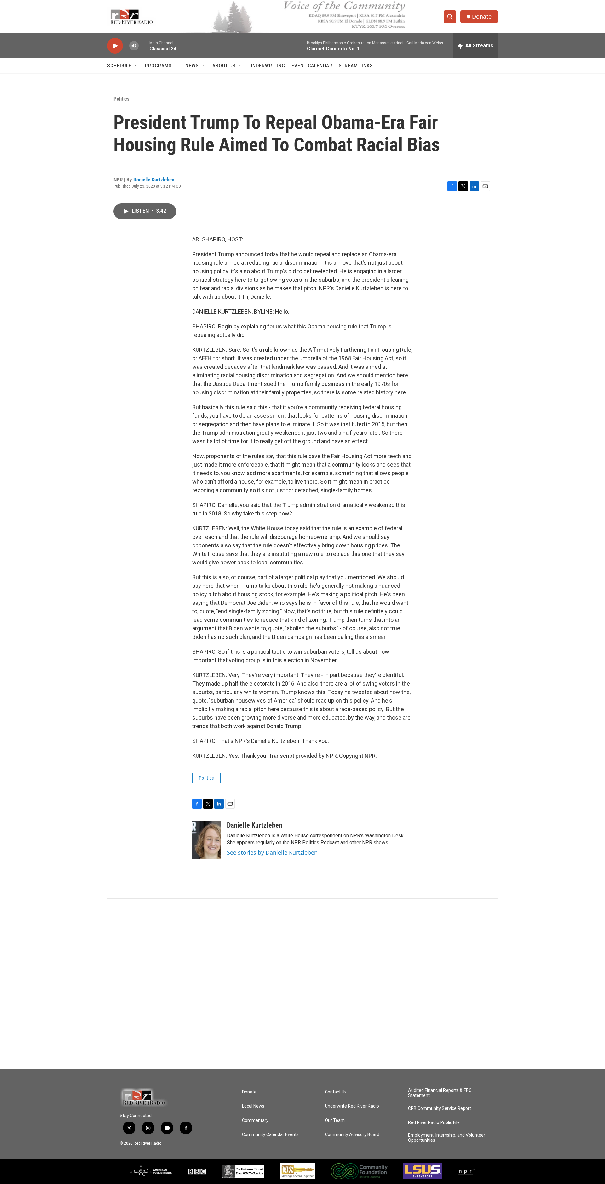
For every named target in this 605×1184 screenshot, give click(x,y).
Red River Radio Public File (434, 1122)
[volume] (134, 46)
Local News (253, 1106)
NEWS (192, 65)
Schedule (119, 65)
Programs (158, 65)
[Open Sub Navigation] (136, 65)
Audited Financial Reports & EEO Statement (440, 1093)
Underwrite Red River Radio (352, 1106)
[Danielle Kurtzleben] (206, 840)
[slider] (144, 45)
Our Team (335, 1120)
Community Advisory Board (352, 1134)
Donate (482, 16)
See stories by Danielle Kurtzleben (272, 852)
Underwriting (267, 65)
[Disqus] (302, 984)
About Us (224, 65)
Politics (121, 99)
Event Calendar (311, 65)
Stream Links (356, 65)
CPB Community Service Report (439, 1108)
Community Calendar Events (270, 1134)
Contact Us (336, 1092)
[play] (115, 46)
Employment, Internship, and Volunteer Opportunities (446, 1138)
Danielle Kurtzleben (153, 179)
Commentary (255, 1120)
